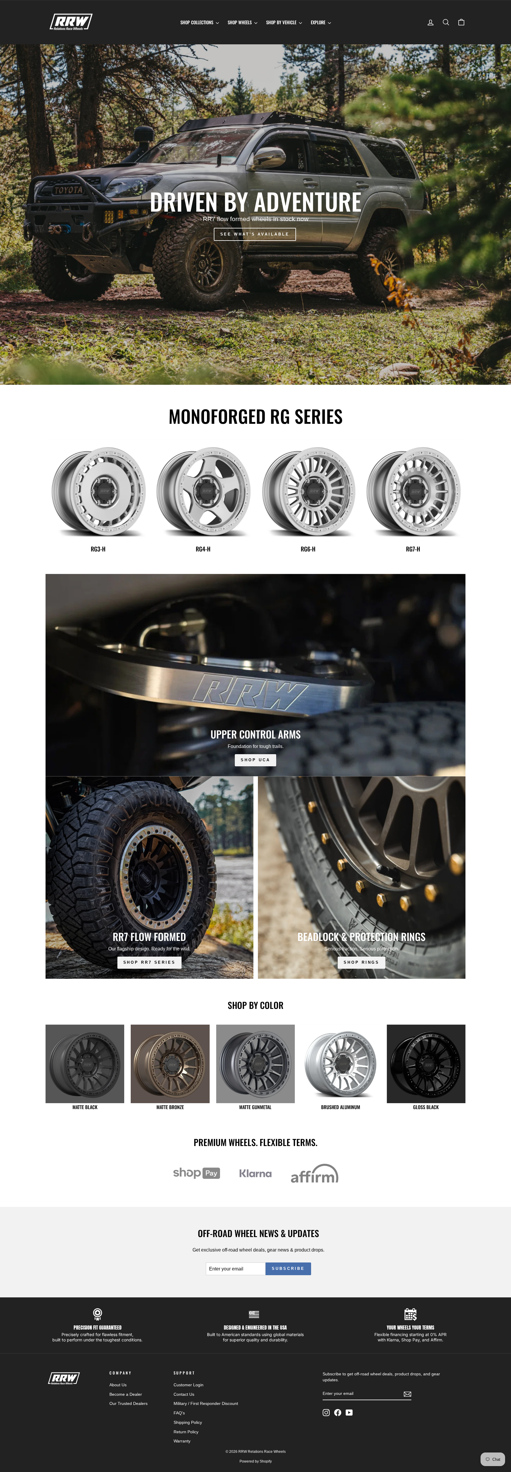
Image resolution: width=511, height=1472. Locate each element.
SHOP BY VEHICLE (281, 22)
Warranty (182, 1441)
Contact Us (184, 1394)
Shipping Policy (188, 1422)
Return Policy (186, 1432)
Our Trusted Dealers (128, 1403)
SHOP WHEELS (240, 22)
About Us (118, 1385)
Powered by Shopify (256, 1461)
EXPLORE (318, 22)
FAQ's (179, 1413)
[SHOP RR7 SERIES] (149, 877)
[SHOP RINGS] (362, 877)
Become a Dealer (125, 1394)
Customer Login (188, 1385)
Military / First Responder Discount (206, 1403)
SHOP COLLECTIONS (197, 22)
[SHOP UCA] (255, 675)
